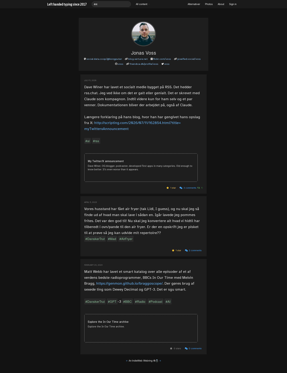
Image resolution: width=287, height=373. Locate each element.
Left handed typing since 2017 (67, 4)
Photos (209, 4)
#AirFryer (125, 238)
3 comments (189, 187)
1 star (173, 187)
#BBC (127, 301)
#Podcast (155, 301)
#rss (96, 140)
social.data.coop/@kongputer (104, 59)
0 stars (177, 348)
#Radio (140, 301)
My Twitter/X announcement (106, 161)
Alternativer (194, 4)
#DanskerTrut (95, 238)
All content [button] (142, 4)
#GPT (112, 301)
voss (120, 64)
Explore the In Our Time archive (108, 322)
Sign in (233, 4)
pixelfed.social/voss (189, 59)
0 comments (195, 348)
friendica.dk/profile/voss (144, 64)
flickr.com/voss (162, 59)
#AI (168, 301)
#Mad (112, 238)
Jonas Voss (143, 53)
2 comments (195, 250)
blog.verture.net (138, 59)
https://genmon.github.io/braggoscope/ (129, 283)
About (221, 4)
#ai (87, 140)
